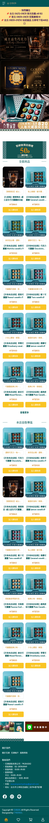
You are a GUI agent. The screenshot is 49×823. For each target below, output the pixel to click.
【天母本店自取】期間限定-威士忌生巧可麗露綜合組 (13, 508)
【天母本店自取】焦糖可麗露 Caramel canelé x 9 (35, 198)
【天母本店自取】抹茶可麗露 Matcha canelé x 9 (13, 247)
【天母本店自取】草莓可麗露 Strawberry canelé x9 (13, 344)
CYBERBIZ (18, 812)
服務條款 (24, 752)
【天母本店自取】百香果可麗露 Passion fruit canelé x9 (13, 605)
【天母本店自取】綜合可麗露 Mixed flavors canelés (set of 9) (13, 393)
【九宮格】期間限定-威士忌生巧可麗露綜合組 (13, 198)
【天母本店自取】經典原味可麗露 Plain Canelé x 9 (35, 393)
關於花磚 (6, 752)
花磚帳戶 (15, 752)
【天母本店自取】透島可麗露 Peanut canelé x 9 (13, 296)
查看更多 (24, 412)
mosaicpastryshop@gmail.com (25, 784)
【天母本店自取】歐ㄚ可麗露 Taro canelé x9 (35, 296)
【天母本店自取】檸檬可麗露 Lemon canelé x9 (35, 344)
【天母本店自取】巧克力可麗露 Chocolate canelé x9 (35, 247)
